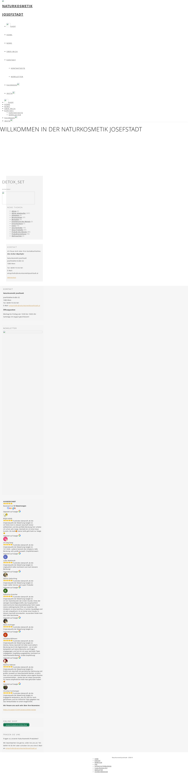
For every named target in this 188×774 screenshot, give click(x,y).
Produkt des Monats (19, 232)
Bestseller (15, 219)
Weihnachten (17, 236)
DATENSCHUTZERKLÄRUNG (103, 766)
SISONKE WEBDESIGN (101, 772)
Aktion (14, 211)
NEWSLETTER (17, 77)
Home (9, 35)
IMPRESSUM (98, 762)
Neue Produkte (17, 230)
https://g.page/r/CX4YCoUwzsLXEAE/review (19, 710)
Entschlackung (17, 224)
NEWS (9, 43)
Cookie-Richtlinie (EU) (101, 768)
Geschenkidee (17, 228)
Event (14, 226)
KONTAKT (11, 60)
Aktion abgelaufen (19, 213)
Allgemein (15, 215)
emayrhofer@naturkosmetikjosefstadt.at (24, 306)
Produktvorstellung (19, 234)
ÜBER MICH (12, 51)
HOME (96, 759)
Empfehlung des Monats (21, 221)
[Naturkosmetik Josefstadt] (17, 14)
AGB (96, 764)
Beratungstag (17, 217)
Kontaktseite (18, 68)
